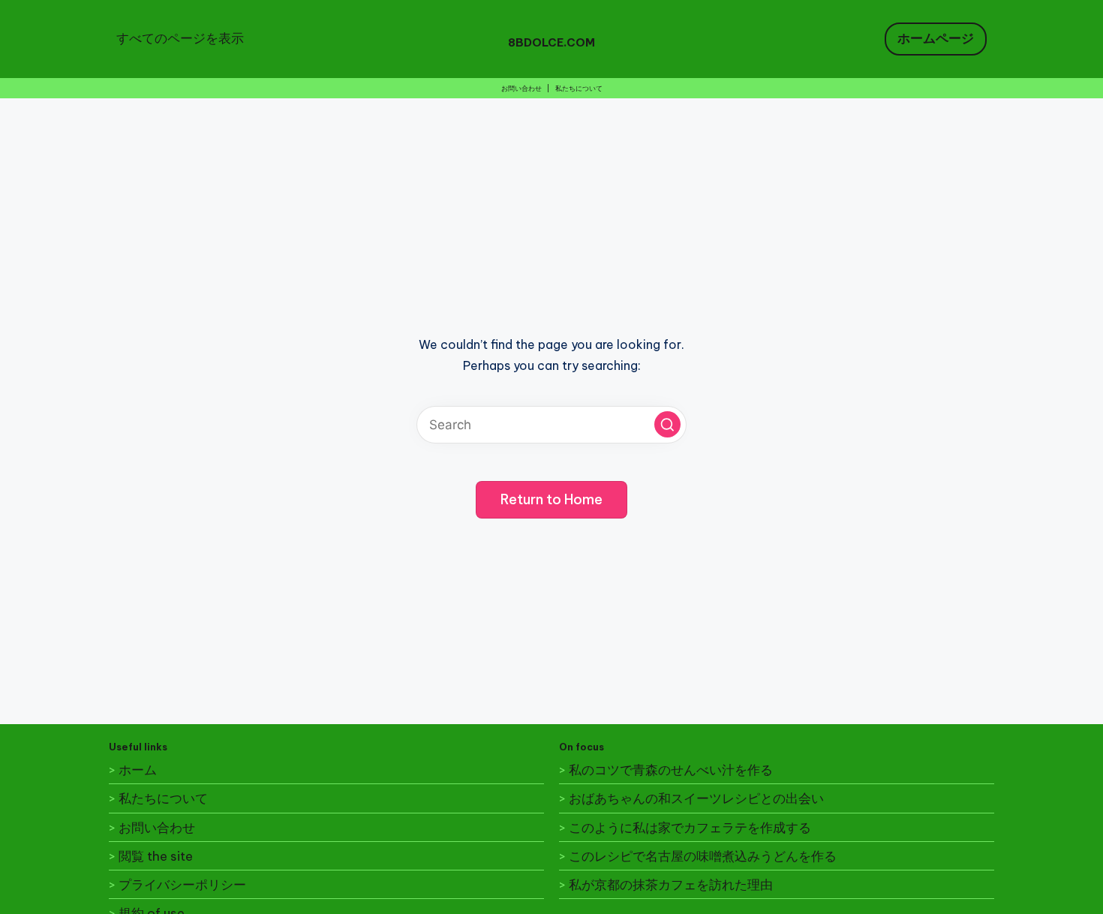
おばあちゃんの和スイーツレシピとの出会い (696, 798)
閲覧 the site (156, 856)
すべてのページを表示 (180, 38)
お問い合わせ (521, 88)
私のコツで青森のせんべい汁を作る (671, 770)
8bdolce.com (551, 42)
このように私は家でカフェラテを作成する (690, 827)
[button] (667, 424)
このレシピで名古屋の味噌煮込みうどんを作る (703, 856)
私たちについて (579, 88)
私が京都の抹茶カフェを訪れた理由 (671, 884)
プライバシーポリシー (182, 884)
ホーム (138, 770)
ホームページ (935, 38)
